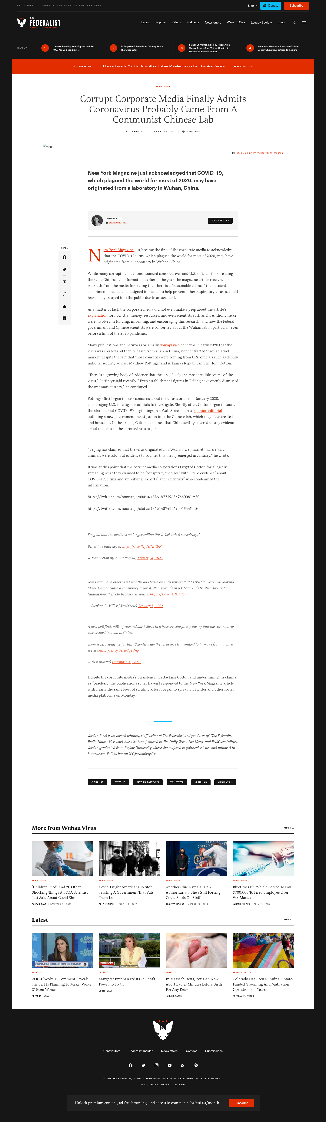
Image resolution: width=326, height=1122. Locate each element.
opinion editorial (208, 410)
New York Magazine (119, 250)
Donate (273, 5)
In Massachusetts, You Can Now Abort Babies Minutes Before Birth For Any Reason (194, 984)
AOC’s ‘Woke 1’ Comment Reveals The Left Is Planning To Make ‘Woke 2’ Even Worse (61, 984)
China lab (97, 782)
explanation (98, 315)
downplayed (170, 345)
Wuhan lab (201, 782)
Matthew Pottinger (148, 782)
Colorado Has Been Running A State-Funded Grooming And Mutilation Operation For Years (263, 984)
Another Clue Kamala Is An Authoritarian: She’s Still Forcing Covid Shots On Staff (193, 892)
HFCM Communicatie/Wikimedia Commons (260, 153)
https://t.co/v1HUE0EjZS (169, 594)
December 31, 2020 (126, 662)
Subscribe (296, 5)
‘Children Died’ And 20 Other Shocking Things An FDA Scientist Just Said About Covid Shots (60, 892)
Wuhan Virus (225, 782)
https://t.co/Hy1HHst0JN (142, 546)
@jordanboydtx (118, 223)
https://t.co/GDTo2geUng (119, 650)
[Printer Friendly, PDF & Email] (64, 318)
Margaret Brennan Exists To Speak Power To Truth (127, 982)
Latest (40, 919)
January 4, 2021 (150, 558)
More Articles (220, 220)
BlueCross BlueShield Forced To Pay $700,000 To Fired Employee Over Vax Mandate (262, 892)
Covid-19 (120, 782)
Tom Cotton (177, 782)
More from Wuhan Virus (64, 828)
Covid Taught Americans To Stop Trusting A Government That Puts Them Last (126, 892)
